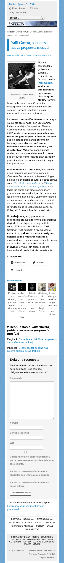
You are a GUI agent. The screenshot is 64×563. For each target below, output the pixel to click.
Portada (10, 32)
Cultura (19, 32)
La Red (27, 542)
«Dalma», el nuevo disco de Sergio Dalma (43, 302)
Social (38, 522)
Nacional (28, 519)
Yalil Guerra (45, 82)
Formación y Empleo (22, 526)
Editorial (34, 8)
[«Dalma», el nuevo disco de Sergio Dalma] (42, 287)
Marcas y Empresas (43, 542)
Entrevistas (18, 539)
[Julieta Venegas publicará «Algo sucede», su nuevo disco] (52, 287)
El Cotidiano (18, 551)
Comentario (16, 378)
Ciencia (40, 526)
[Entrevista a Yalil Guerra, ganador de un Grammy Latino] (12, 287)
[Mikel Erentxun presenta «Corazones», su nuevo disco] (32, 287)
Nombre (15, 423)
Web (12, 443)
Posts (39, 551)
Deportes (50, 522)
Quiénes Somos (17, 8)
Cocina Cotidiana (20, 537)
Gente (35, 537)
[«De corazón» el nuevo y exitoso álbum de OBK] (22, 287)
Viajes (36, 544)
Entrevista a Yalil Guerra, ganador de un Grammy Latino (13, 302)
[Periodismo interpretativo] (32, 23)
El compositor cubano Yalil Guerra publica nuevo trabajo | (27, 349)
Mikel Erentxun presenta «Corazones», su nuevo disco (35, 302)
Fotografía (33, 539)
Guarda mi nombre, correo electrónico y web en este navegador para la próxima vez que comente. (32, 460)
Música (27, 32)
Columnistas (32, 529)
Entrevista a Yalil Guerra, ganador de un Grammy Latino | (32, 341)
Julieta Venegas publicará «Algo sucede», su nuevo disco (52, 304)
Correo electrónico (20, 433)
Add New (48, 551)
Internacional (45, 519)
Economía (14, 522)
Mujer (27, 544)
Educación (47, 537)
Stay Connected (17, 12)
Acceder (32, 551)
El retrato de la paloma (28, 183)
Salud (50, 526)
